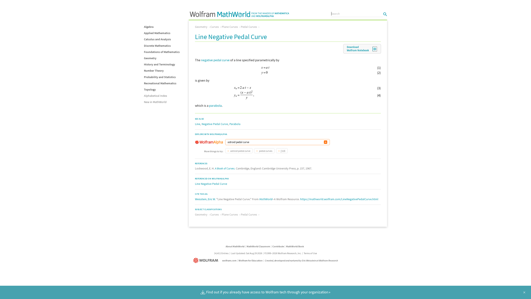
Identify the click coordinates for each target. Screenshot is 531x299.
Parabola (234, 124)
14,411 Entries (221, 253)
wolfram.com (229, 260)
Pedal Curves (249, 27)
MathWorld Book (295, 246)
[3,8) (283, 150)
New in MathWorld (155, 102)
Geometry (150, 58)
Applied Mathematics (157, 33)
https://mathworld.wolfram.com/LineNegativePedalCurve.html (339, 199)
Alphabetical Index (155, 96)
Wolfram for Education (251, 260)
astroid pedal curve (240, 150)
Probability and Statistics (160, 77)
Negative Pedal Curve (215, 124)
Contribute (278, 246)
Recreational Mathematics (160, 83)
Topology (150, 89)
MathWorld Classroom (258, 246)
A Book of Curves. (225, 168)
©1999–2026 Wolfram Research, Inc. (282, 253)
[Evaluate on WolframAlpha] (326, 142)
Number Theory (154, 70)
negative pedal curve (215, 60)
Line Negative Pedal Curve (211, 184)
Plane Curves (230, 27)
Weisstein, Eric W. (205, 199)
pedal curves (265, 150)
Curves (214, 27)
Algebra (148, 27)
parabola (215, 105)
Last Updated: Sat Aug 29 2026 (246, 253)
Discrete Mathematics (157, 46)
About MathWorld (235, 246)
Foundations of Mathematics (162, 52)
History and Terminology (159, 64)
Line (197, 124)
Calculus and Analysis (157, 39)
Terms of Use (310, 253)
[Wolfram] (206, 260)
